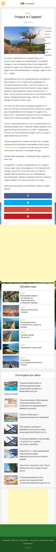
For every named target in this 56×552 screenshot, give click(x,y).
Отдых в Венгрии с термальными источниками (34, 416)
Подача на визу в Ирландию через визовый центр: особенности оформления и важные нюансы (33, 404)
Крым (27, 13)
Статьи (28, 547)
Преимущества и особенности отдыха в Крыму (30, 324)
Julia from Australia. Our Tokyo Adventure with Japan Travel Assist (34, 468)
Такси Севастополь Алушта (29, 310)
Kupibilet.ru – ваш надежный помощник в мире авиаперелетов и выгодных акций (34, 455)
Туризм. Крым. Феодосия (27, 336)
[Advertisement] (28, 253)
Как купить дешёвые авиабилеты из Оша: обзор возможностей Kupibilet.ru (32, 429)
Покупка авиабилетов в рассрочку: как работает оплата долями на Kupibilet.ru (34, 480)
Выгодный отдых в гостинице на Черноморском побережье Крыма (29, 299)
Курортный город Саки (31, 347)
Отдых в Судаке (11, 147)
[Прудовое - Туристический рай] (28, 3)
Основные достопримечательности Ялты (31, 362)
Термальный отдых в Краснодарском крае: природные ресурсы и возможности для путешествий (23, 388)
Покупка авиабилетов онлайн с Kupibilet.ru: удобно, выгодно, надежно (34, 441)
